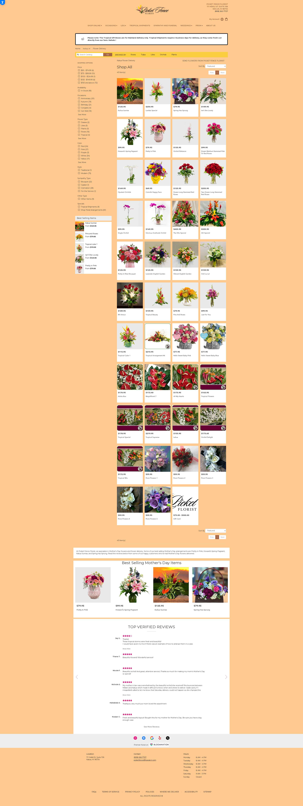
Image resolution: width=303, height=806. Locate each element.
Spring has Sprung (99, 554)
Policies (150, 792)
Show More (126, 649)
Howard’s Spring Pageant (214, 551)
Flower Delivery (99, 49)
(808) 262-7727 (221, 11)
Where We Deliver (169, 792)
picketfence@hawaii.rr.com (145, 760)
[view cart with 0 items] (226, 18)
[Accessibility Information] (2, 2)
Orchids (163, 55)
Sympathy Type (84, 178)
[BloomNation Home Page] (159, 745)
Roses (133, 55)
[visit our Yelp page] (160, 738)
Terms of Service (110, 792)
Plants (174, 55)
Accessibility (191, 792)
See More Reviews (151, 727)
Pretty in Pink (197, 551)
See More (82, 115)
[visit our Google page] (152, 738)
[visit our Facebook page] (144, 738)
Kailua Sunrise (82, 554)
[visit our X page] (168, 738)
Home (77, 49)
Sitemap (207, 792)
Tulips (143, 55)
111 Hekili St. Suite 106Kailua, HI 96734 (95, 758)
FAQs (94, 792)
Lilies (153, 55)
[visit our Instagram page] (135, 738)
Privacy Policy (132, 792)
